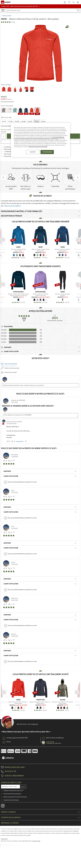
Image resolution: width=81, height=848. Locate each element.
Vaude (4, 19)
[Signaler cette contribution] (25, 441)
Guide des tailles (6, 126)
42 (30, 122)
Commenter (20, 441)
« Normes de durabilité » (12, 206)
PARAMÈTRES (33, 152)
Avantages (7, 471)
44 (37, 122)
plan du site (36, 841)
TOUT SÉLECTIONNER (47, 152)
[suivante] (78, 240)
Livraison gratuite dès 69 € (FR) (17, 738)
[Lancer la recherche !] (78, 10)
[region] (40, 140)
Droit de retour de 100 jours (55, 738)
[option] (40, 53)
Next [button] (78, 177)
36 (10, 122)
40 (23, 122)
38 (17, 122)
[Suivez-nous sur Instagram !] (4, 806)
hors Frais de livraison (7, 101)
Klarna (8, 742)
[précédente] (3, 240)
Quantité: (3, 132)
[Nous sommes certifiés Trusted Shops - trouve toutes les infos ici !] (43, 743)
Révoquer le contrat (10, 823)
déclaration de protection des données (38, 146)
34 (4, 122)
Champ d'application (11, 476)
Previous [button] (3, 177)
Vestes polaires (6, 16)
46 (43, 122)
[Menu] (3, 10)
